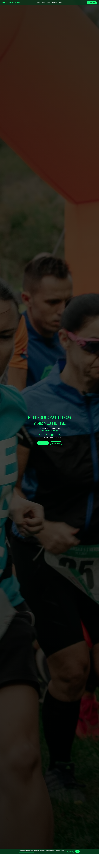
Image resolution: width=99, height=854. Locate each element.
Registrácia (54, 2)
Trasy (48, 2)
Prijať (77, 851)
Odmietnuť (71, 851)
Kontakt (60, 2)
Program (38, 2)
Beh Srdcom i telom (11, 3)
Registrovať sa (91, 2)
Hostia (43, 2)
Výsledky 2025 (56, 443)
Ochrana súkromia (30, 852)
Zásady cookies (22, 852)
